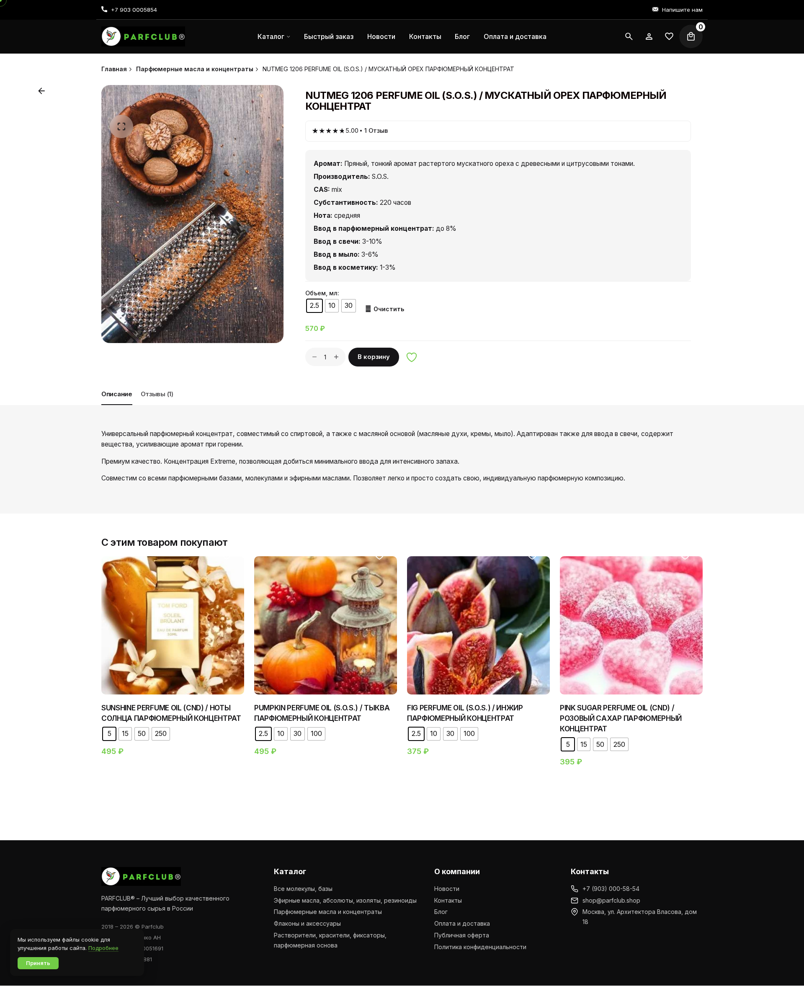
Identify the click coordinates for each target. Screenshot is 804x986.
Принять (38, 963)
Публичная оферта (461, 935)
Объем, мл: (322, 293)
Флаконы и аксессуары (307, 923)
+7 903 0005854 (134, 9)
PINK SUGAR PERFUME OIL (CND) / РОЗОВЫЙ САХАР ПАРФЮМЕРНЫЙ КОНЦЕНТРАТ (621, 718)
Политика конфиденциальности (480, 946)
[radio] (314, 305)
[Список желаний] (649, 36)
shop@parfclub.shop (611, 900)
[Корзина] (691, 36)
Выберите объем (172, 661)
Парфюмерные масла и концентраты (328, 911)
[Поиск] (629, 36)
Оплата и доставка (462, 923)
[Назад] (41, 91)
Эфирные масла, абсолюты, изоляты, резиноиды (345, 900)
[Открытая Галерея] (121, 126)
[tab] (116, 404)
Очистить (389, 308)
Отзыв (376, 130)
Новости (446, 888)
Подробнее (103, 948)
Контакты (448, 900)
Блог (441, 911)
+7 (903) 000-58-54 (610, 888)
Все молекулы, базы (303, 888)
